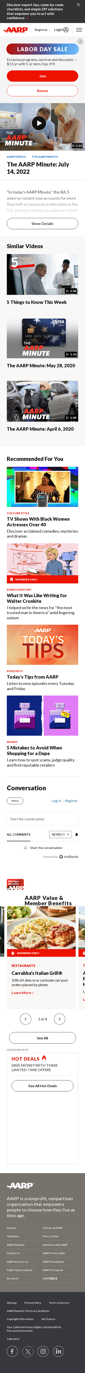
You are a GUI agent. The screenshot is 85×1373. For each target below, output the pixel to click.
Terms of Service (59, 1302)
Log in (56, 801)
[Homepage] (16, 29)
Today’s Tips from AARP (32, 677)
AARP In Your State (54, 1253)
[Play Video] (39, 123)
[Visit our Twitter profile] (28, 1351)
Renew (42, 90)
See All (42, 1038)
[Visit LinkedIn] (58, 1351)
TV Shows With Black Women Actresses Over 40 (38, 521)
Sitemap (12, 1302)
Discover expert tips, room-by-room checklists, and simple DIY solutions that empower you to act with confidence (35, 11)
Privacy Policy (32, 1302)
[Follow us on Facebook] (12, 1351)
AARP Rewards (16, 1244)
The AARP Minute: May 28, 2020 (41, 365)
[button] (25, 1019)
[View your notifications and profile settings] (76, 834)
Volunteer (13, 1236)
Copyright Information (20, 1319)
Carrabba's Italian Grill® (37, 973)
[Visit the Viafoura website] (68, 857)
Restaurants (23, 966)
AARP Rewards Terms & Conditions (28, 1311)
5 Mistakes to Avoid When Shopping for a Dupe (34, 750)
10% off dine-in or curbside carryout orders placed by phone (40, 982)
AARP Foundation (53, 1261)
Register (41, 30)
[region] (42, 827)
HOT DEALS (26, 1058)
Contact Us (13, 1253)
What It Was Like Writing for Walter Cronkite (37, 598)
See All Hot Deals (42, 1086)
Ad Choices (48, 1319)
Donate (11, 1228)
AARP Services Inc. (18, 1261)
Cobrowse (13, 1339)
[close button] (80, 41)
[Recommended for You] (42, 487)
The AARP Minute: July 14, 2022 (38, 168)
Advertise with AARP (55, 1244)
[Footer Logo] (42, 1185)
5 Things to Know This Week (37, 302)
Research (12, 1278)
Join (42, 76)
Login (58, 30)
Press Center (51, 1236)
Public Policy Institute (19, 1270)
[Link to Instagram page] (43, 1351)
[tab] (18, 834)
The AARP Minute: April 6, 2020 (40, 429)
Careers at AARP (53, 1228)
